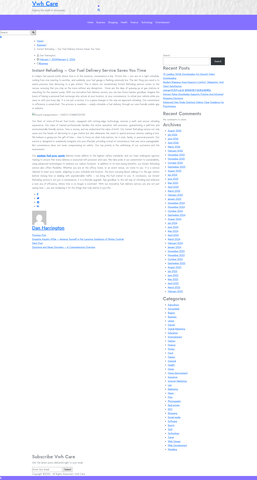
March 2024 (174, 239)
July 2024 (172, 223)
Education (173, 333)
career (171, 321)
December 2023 (176, 251)
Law (170, 385)
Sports (171, 425)
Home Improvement (178, 373)
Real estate (174, 405)
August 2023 (174, 267)
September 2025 (176, 167)
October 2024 (175, 211)
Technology (147, 22)
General (172, 361)
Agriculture (173, 305)
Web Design (174, 441)
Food (170, 353)
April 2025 (173, 187)
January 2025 (174, 199)
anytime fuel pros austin (51, 155)
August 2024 (174, 219)
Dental (171, 325)
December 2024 (176, 203)
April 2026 (173, 142)
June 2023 (173, 275)
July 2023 (172, 271)
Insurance (172, 377)
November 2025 (176, 159)
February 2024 (175, 243)
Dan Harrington (48, 227)
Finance (134, 22)
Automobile (173, 309)
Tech (170, 429)
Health (124, 22)
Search (166, 55)
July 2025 (172, 175)
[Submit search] (33, 32)
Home (90, 22)
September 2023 (176, 263)
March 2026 (174, 146)
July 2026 (172, 134)
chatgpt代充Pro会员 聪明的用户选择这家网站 (187, 90)
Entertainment (163, 22)
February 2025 (175, 195)
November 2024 (176, 207)
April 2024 (173, 235)
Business (100, 22)
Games (171, 357)
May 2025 (173, 183)
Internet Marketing (177, 381)
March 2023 (174, 287)
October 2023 (175, 259)
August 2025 (174, 171)
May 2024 (173, 231)
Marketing (173, 389)
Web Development (177, 445)
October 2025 (175, 163)
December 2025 (176, 155)
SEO (170, 409)
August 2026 (174, 130)
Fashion (171, 341)
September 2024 (176, 215)
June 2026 (173, 138)
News (171, 393)
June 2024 (173, 227)
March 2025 (174, 191)
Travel (171, 437)
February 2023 (175, 291)
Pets (170, 397)
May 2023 (173, 279)
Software (172, 421)
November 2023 (176, 255)
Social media (174, 417)
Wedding (172, 449)
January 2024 (174, 247)
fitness (171, 349)
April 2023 (173, 283)
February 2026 (175, 151)
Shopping (113, 22)
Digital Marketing (176, 329)
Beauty (171, 313)
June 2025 (173, 179)
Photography (174, 401)
